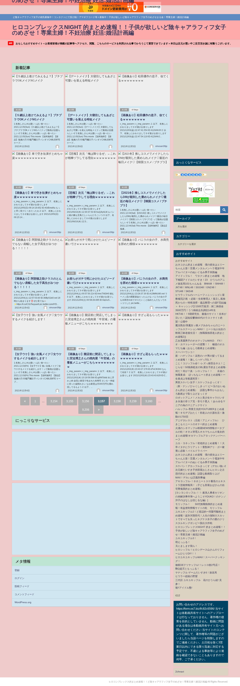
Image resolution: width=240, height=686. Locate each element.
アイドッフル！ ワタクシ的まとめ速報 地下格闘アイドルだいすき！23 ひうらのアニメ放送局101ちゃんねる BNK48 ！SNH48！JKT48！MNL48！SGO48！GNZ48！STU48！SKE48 (200, 283)
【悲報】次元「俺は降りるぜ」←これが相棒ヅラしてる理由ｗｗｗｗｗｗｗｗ (91, 197)
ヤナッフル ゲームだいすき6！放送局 (196, 572)
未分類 (18, 109)
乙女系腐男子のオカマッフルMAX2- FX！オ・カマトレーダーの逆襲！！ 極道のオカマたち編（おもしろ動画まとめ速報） (200, 344)
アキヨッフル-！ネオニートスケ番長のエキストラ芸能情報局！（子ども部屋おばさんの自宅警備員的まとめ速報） (200, 485)
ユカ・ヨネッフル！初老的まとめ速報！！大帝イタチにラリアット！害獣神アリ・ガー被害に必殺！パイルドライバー (200, 447)
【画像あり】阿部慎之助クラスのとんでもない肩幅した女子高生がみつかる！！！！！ (38, 282)
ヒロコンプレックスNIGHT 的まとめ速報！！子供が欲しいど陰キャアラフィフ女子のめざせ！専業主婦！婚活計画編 (200, 531)
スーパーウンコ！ (185, 352)
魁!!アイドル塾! (183, 587)
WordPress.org (23, 602)
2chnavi (179, 671)
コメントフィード (24, 594)
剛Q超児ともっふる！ (187, 568)
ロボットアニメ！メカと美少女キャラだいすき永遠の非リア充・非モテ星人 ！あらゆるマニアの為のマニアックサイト (200, 401)
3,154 (53, 401)
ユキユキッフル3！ (185, 538)
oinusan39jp (161, 146)
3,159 (133, 401)
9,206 (85, 409)
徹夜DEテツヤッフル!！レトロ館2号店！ (197, 565)
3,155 (69, 401)
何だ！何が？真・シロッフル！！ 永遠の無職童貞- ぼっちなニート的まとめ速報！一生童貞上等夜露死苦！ (200, 375)
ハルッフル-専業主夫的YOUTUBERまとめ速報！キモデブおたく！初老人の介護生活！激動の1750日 (200, 413)
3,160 (148, 401)
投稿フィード (22, 586)
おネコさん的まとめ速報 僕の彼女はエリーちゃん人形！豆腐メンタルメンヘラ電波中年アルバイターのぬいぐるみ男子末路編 (200, 268)
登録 (17, 570)
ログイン (19, 578)
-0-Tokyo (134, 109)
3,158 (117, 401)
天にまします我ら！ (186, 546)
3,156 (85, 401)
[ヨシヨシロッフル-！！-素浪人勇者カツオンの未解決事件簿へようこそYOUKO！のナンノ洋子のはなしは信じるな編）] (200, 496)
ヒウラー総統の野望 (186, 576)
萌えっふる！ (182, 542)
